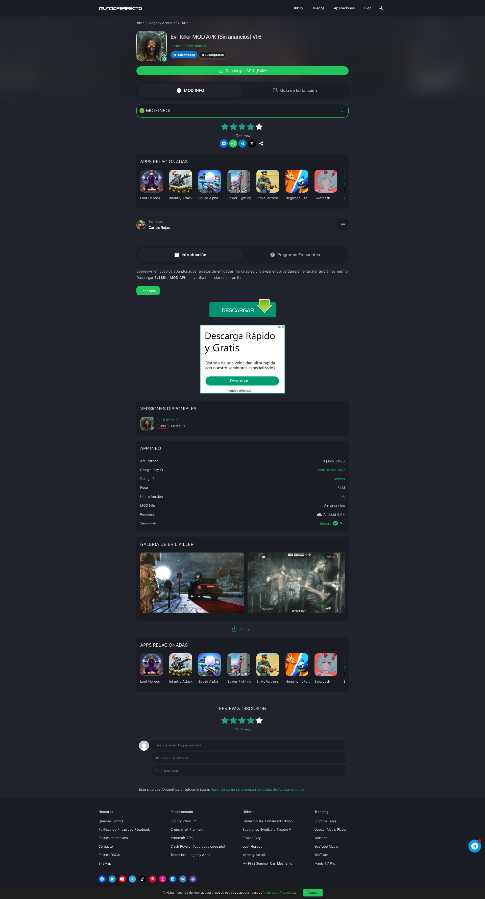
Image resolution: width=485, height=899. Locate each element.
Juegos (318, 8)
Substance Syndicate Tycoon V (267, 829)
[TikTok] (142, 879)
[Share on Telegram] (242, 143)
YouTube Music (326, 846)
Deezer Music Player (330, 829)
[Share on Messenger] (224, 143)
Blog (368, 8)
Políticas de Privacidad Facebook (124, 829)
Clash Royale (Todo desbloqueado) (198, 846)
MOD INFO (190, 90)
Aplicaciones (344, 8)
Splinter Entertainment (188, 46)
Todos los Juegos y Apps (190, 855)
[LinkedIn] (172, 879)
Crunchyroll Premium (187, 829)
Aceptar (313, 892)
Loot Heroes (252, 846)
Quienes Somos (111, 821)
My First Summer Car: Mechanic (267, 863)
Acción (339, 479)
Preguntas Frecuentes (295, 254)
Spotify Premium (183, 821)
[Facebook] (102, 879)
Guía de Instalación (295, 90)
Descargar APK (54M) (242, 70)
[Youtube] (122, 879)
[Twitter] (112, 879)
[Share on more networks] (261, 143)
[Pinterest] (152, 879)
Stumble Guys (325, 821)
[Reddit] (193, 879)
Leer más (148, 290)
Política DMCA (109, 855)
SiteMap (105, 863)
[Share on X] (252, 143)
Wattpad (320, 838)
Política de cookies (113, 838)
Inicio (298, 8)
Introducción (190, 254)
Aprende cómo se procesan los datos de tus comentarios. (258, 789)
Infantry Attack (254, 855)
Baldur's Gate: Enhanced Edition (268, 821)
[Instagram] (162, 879)
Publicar (333, 781)
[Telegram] (132, 879)
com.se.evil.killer (331, 470)
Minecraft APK (182, 838)
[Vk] (182, 879)
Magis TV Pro (324, 863)
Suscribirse (186, 54)
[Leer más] (242, 290)
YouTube (321, 855)
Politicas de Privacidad (279, 892)
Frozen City (252, 838)
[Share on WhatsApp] (233, 143)
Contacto (106, 846)
